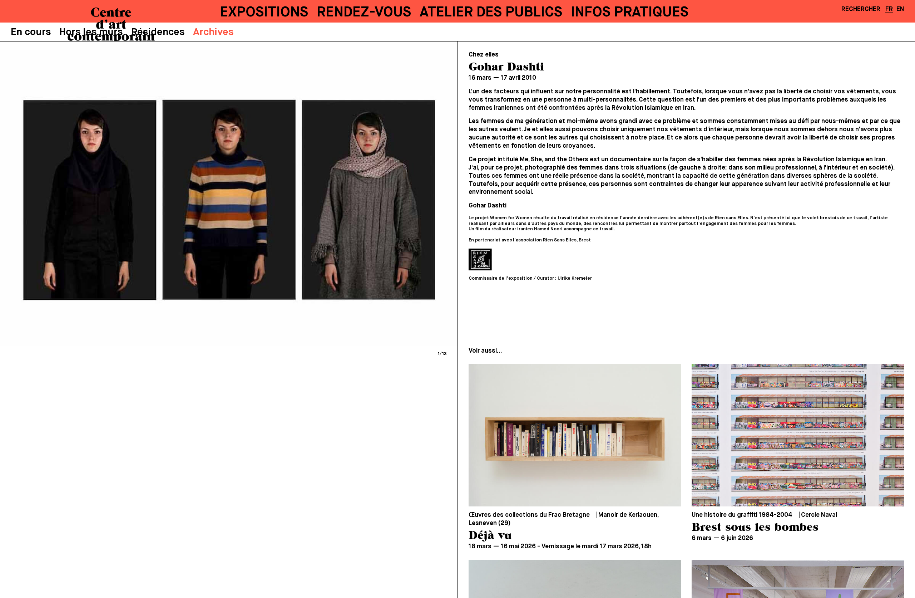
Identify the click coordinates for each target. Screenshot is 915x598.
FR (889, 9)
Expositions (264, 12)
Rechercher (860, 9)
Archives (213, 32)
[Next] (339, 193)
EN (900, 9)
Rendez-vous (364, 12)
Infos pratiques (629, 12)
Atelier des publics (491, 12)
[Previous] (118, 193)
